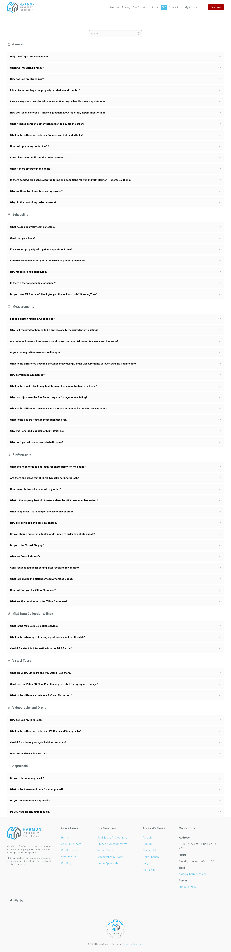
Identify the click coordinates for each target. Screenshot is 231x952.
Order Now (216, 7)
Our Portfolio (69, 850)
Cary (145, 863)
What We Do (68, 857)
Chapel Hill (149, 850)
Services (114, 7)
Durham (148, 844)
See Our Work (141, 7)
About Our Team (71, 844)
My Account (191, 7)
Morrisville (149, 869)
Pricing (126, 7)
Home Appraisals (107, 863)
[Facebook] (11, 900)
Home (65, 837)
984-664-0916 (187, 887)
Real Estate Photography (112, 837)
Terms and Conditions (132, 944)
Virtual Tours (105, 850)
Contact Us (175, 7)
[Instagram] (16, 900)
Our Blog (66, 863)
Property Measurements (112, 844)
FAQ (164, 7)
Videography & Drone (110, 857)
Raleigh (147, 837)
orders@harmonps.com (193, 874)
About (155, 7)
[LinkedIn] (21, 900)
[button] (115, 57)
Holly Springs (151, 857)
